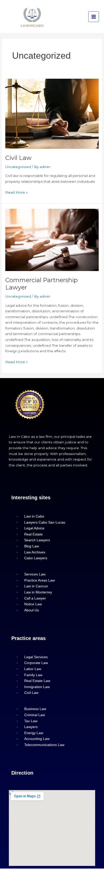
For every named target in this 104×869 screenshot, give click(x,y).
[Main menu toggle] (93, 16)
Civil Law (18, 157)
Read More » (16, 192)
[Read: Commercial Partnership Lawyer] (52, 240)
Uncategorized (18, 167)
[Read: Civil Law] (52, 113)
